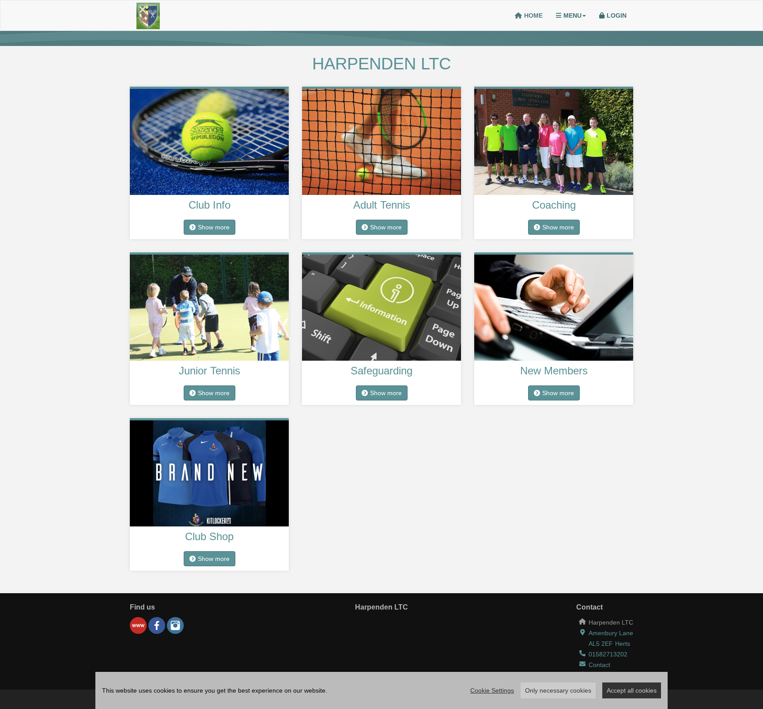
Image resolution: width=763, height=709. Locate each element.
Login (617, 15)
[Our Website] (138, 625)
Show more (214, 227)
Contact (599, 664)
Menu (572, 15)
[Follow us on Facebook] (156, 625)
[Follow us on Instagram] (175, 625)
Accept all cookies (632, 690)
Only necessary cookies (558, 690)
